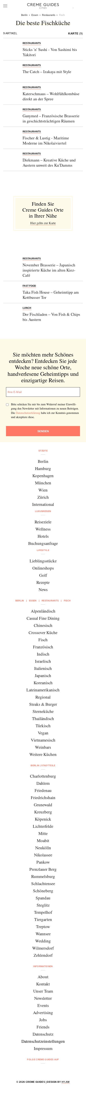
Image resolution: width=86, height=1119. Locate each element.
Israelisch (43, 661)
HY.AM (66, 1082)
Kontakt (43, 984)
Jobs (43, 1019)
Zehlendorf (43, 955)
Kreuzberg (43, 812)
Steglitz (43, 905)
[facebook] (27, 1070)
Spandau (43, 898)
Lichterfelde (43, 826)
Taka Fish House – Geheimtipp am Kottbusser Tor (51, 294)
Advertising (43, 1012)
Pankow (43, 862)
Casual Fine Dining (43, 618)
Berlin (43, 461)
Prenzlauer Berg (43, 869)
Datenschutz (43, 1034)
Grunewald (43, 804)
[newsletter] (58, 1070)
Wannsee (43, 933)
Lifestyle (43, 550)
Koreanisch (43, 682)
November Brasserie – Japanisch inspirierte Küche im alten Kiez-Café (49, 270)
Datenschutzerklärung (28, 413)
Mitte (43, 833)
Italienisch (43, 668)
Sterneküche (43, 711)
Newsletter (43, 998)
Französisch (43, 647)
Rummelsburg (43, 876)
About (43, 976)
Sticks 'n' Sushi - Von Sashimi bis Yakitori (50, 52)
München (43, 483)
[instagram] (38, 1070)
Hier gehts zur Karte (43, 223)
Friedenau (43, 790)
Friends (43, 1027)
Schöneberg (43, 890)
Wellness (43, 529)
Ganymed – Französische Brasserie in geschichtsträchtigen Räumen (51, 118)
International (43, 504)
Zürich (43, 497)
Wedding (43, 941)
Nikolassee (43, 855)
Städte (43, 451)
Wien (43, 490)
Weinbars (43, 747)
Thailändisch (43, 718)
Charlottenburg (43, 776)
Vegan (43, 733)
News (43, 589)
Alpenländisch (43, 611)
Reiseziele (43, 522)
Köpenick (43, 819)
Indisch (43, 654)
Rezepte (43, 582)
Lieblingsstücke (43, 561)
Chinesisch (43, 625)
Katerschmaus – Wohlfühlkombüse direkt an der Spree (51, 96)
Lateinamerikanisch (43, 690)
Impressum (43, 1048)
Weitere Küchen (43, 754)
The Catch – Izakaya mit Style (47, 71)
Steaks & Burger (43, 704)
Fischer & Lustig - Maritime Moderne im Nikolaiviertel (46, 140)
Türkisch (43, 725)
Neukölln (43, 847)
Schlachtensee (43, 883)
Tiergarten (43, 919)
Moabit (43, 840)
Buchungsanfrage (43, 543)
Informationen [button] (43, 966)
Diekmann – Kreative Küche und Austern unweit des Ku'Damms (49, 162)
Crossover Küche (43, 632)
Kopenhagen (43, 475)
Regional (43, 697)
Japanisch (43, 675)
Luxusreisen (43, 511)
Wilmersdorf (43, 948)
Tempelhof (43, 912)
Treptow (43, 926)
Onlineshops (43, 568)
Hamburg (43, 468)
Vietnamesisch (43, 740)
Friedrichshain (43, 797)
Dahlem (43, 783)
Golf (43, 575)
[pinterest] (48, 1070)
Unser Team (43, 991)
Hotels (43, 536)
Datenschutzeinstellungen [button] (43, 1041)
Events (43, 1005)
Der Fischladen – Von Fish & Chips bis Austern (51, 317)
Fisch (43, 639)
